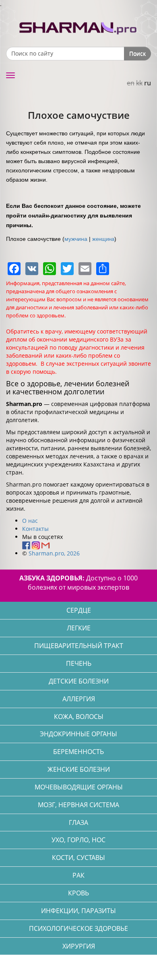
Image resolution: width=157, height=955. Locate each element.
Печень (78, 663)
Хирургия (78, 946)
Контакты (35, 528)
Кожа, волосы (78, 716)
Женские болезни (79, 769)
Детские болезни (79, 681)
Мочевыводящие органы (79, 787)
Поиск (137, 53)
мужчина (75, 239)
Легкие (79, 628)
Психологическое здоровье (78, 928)
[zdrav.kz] (78, 26)
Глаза (78, 822)
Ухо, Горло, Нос (78, 839)
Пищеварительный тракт (78, 645)
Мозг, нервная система (78, 804)
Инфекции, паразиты (78, 910)
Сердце (78, 610)
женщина (103, 239)
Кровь (78, 893)
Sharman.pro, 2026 (54, 553)
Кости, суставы (78, 857)
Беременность (78, 751)
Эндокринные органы (78, 733)
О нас (30, 520)
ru (147, 83)
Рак (78, 875)
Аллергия (78, 698)
